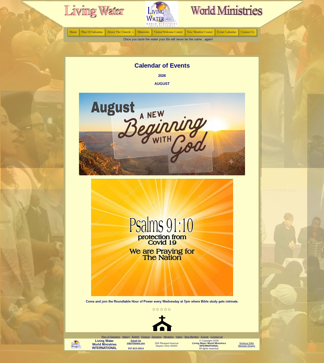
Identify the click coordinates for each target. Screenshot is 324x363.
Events (204, 336)
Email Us (136, 340)
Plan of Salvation (111, 336)
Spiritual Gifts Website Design (246, 344)
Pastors (145, 336)
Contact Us (217, 336)
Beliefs (135, 336)
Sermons (157, 336)
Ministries (169, 336)
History (126, 336)
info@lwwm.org (136, 343)
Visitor (179, 336)
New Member (192, 336)
